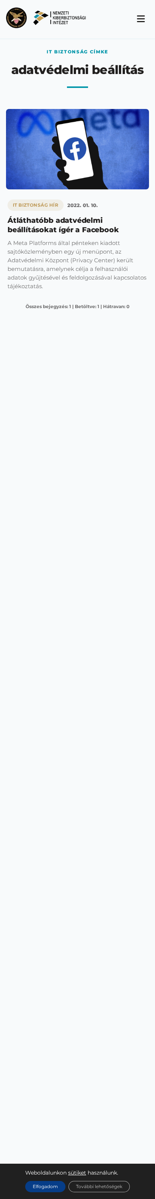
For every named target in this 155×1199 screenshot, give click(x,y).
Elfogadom (45, 1186)
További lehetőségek (99, 1186)
